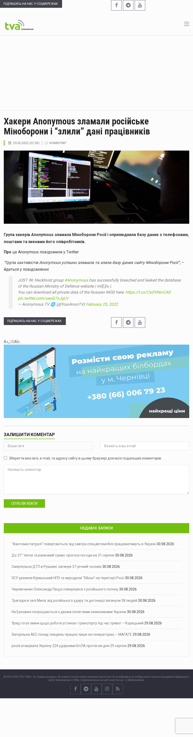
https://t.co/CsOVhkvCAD (148, 292)
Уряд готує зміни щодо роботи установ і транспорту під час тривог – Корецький (77, 623)
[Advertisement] (96, 72)
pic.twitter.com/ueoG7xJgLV (43, 298)
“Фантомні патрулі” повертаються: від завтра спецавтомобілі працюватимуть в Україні (84, 544)
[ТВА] (19, 24)
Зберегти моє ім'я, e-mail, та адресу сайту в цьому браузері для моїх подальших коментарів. (85, 458)
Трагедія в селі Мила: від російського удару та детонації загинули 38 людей (74, 600)
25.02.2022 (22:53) (26, 143)
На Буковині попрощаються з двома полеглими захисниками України (69, 612)
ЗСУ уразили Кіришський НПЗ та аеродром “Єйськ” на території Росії (68, 578)
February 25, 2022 (102, 304)
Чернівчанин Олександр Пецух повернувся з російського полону (65, 589)
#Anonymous (76, 280)
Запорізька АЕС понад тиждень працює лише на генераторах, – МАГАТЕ (72, 634)
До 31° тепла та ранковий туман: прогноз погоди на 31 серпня (63, 555)
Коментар (58, 143)
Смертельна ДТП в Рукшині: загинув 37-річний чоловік (57, 567)
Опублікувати (24, 503)
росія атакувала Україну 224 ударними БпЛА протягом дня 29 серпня (69, 646)
